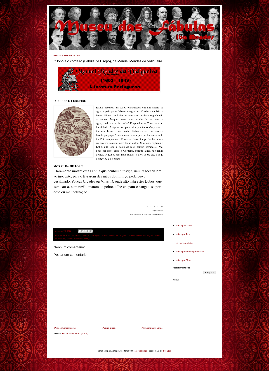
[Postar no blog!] (82, 231)
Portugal (87, 238)
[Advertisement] (196, 136)
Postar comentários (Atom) (75, 333)
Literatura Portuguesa (91, 235)
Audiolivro (76, 235)
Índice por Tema (183, 260)
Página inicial (109, 327)
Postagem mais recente (65, 327)
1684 (68, 235)
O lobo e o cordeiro (74, 238)
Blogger (167, 350)
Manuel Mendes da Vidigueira (114, 235)
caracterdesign (140, 350)
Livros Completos (184, 242)
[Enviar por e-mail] (79, 231)
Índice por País (183, 234)
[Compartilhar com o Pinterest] (91, 231)
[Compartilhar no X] (85, 231)
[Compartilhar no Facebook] (88, 231)
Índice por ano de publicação (190, 251)
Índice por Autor (184, 225)
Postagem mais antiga (152, 327)
